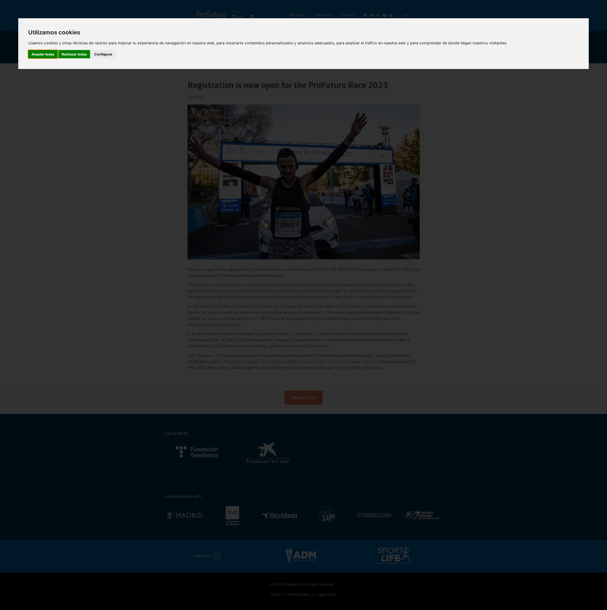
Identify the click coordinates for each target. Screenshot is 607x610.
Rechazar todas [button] (74, 54)
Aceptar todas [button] (43, 54)
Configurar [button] (103, 54)
